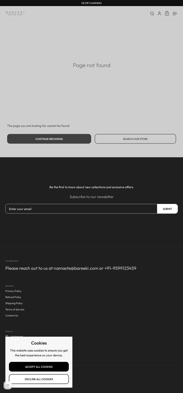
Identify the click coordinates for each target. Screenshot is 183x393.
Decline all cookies (39, 379)
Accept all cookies (39, 366)
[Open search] (152, 14)
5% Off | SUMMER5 (91, 3)
